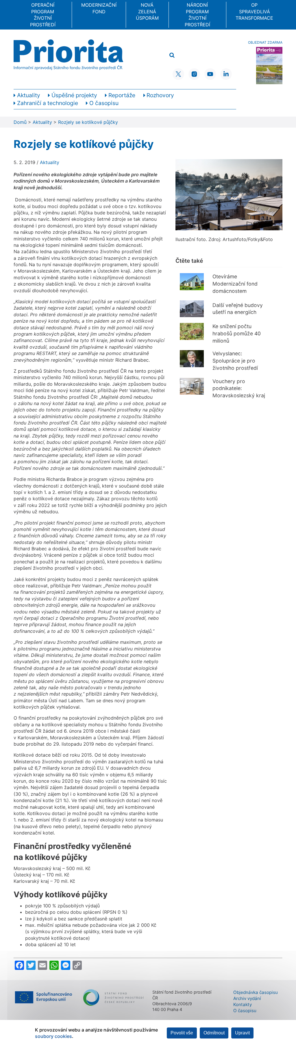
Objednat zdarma (265, 42)
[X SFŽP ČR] (178, 74)
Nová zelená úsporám (147, 11)
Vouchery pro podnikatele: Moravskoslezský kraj (238, 388)
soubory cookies (53, 1036)
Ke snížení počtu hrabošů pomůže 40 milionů (236, 333)
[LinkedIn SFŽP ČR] (226, 74)
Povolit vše (182, 1032)
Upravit (242, 1032)
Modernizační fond (98, 8)
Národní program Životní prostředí (197, 14)
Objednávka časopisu (255, 992)
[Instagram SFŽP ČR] (194, 74)
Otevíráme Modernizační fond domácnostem (235, 283)
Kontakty (242, 1004)
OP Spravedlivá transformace (254, 11)
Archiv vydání (247, 998)
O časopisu (244, 1010)
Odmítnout (214, 1032)
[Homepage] (68, 55)
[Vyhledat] (172, 55)
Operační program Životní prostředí (43, 14)
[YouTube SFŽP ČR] (210, 74)
